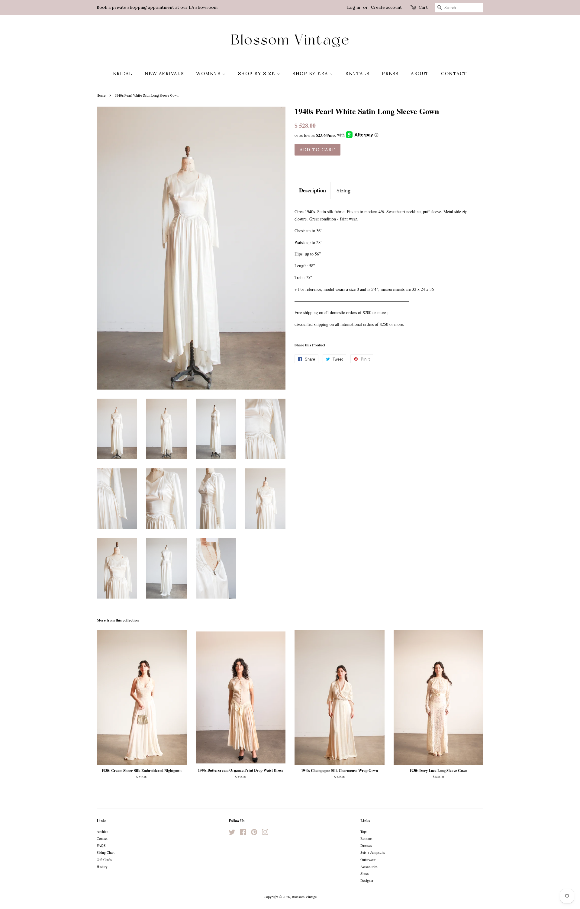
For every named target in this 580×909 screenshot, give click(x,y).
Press (390, 73)
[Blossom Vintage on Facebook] (243, 833)
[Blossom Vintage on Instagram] (265, 833)
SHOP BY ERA (311, 73)
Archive (102, 831)
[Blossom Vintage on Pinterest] (254, 833)
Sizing (343, 190)
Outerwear (367, 859)
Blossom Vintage (304, 896)
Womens (209, 73)
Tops (363, 831)
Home (101, 95)
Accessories (369, 866)
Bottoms (366, 838)
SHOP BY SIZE (257, 73)
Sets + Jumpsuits (372, 852)
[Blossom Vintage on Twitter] (232, 833)
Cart (423, 7)
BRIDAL (122, 73)
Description (312, 190)
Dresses (366, 845)
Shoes (364, 873)
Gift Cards (104, 859)
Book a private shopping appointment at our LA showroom (157, 7)
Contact (454, 73)
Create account (386, 7)
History (102, 866)
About (420, 73)
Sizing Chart (105, 852)
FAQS (101, 845)
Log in (353, 7)
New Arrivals (164, 73)
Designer (366, 880)
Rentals (357, 73)
